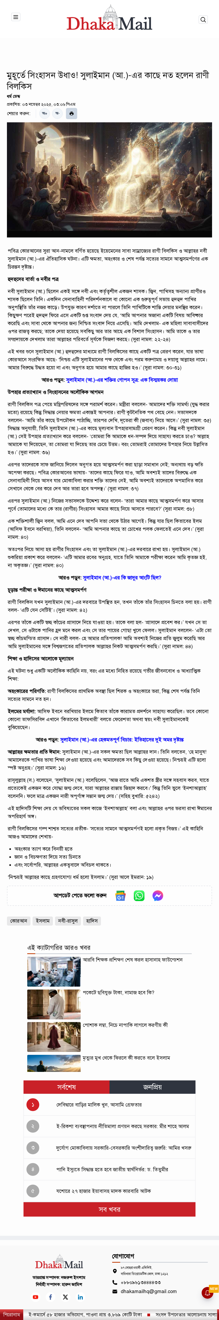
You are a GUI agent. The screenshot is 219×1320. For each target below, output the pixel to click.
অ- (58, 113)
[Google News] (120, 895)
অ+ (44, 113)
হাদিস (92, 921)
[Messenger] (157, 895)
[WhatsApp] (139, 896)
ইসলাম (43, 921)
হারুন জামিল (72, 1284)
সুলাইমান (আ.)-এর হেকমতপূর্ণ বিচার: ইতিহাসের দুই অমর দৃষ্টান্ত (122, 740)
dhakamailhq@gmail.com (149, 1291)
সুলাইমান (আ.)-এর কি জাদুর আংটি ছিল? (122, 578)
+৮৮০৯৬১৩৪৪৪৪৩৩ (141, 1282)
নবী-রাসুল (68, 921)
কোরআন (18, 921)
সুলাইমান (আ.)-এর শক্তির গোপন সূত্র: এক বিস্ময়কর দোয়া (122, 380)
